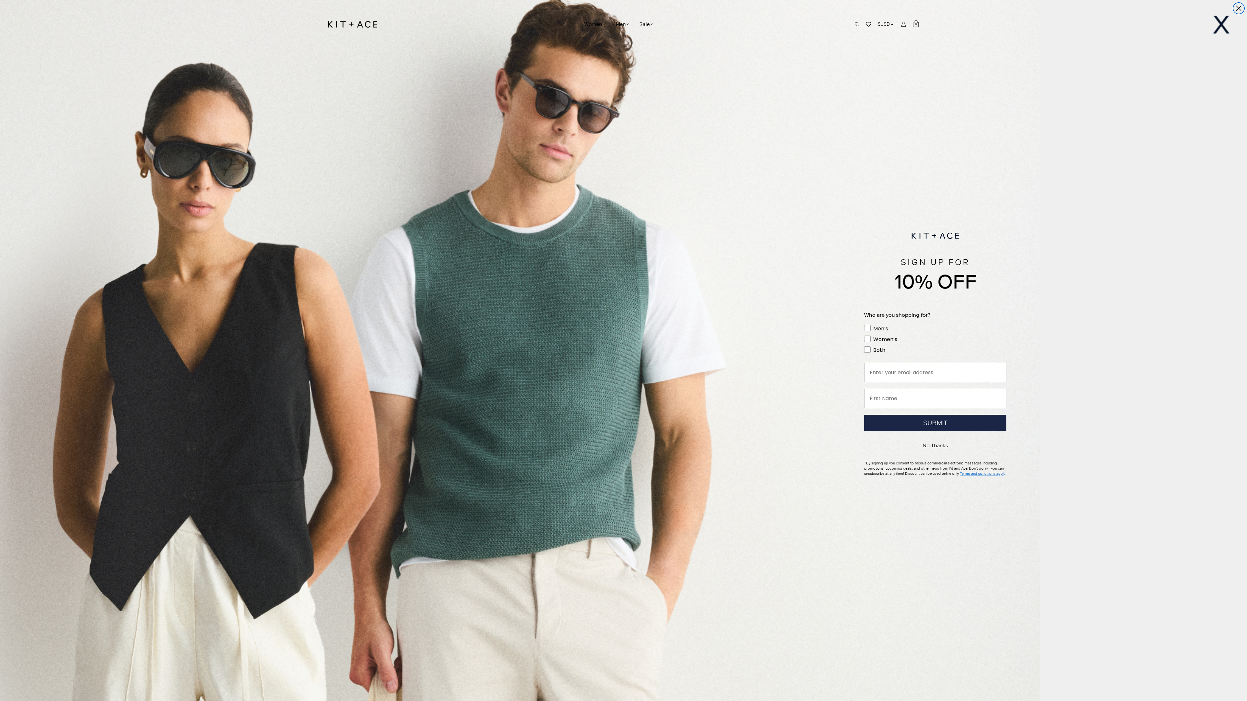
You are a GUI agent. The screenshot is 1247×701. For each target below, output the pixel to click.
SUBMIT (935, 423)
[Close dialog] (1238, 8)
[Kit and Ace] (355, 24)
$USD (886, 24)
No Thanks (935, 445)
